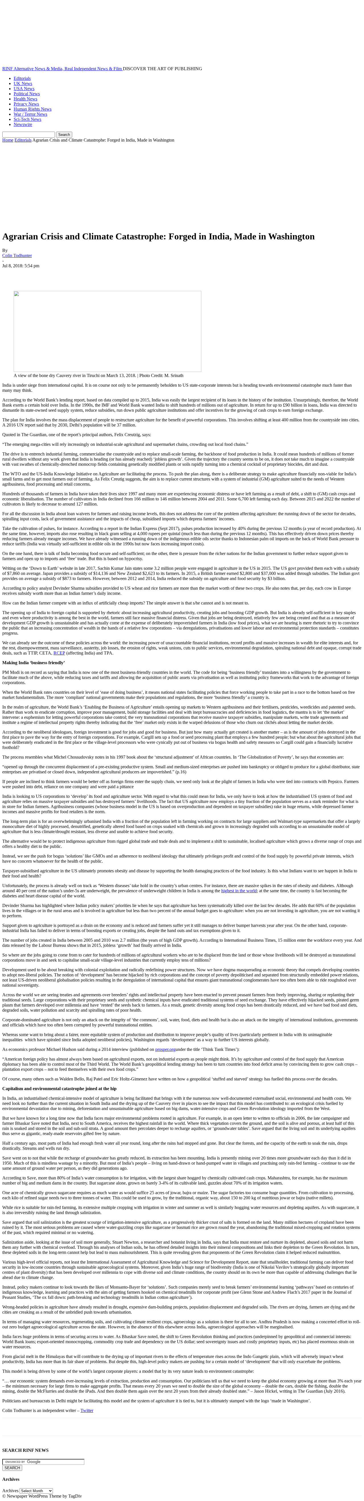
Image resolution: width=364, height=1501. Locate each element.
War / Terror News (30, 114)
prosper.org (165, 1049)
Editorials (22, 78)
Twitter (86, 1410)
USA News (24, 88)
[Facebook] (11, 274)
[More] (94, 274)
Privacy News (26, 104)
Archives (10, 1490)
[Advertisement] (182, 185)
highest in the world (239, 890)
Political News (27, 93)
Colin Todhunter (17, 255)
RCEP (59, 653)
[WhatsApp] (73, 274)
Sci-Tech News (27, 119)
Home (7, 140)
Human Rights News (32, 109)
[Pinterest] (52, 274)
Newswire (23, 124)
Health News (25, 98)
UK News (23, 83)
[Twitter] (32, 274)
